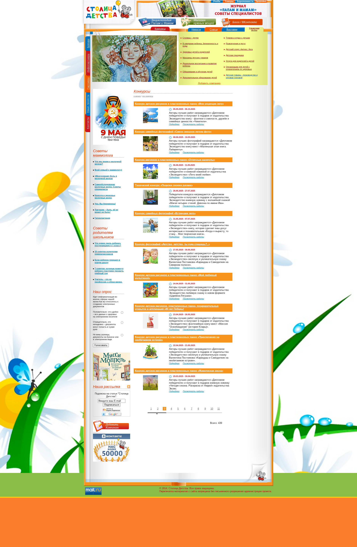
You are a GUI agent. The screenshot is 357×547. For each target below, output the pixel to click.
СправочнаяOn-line (254, 29)
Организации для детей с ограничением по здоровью (239, 68)
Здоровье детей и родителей (196, 52)
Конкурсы (160, 28)
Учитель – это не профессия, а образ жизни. (108, 280)
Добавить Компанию (112, 425)
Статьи (214, 29)
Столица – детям (191, 38)
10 (211, 408)
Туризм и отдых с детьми (238, 38)
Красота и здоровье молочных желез (105, 196)
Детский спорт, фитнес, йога (239, 49)
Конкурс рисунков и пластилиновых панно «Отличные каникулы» (175, 159)
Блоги (235, 22)
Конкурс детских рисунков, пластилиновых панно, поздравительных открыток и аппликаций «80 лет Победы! (176, 307)
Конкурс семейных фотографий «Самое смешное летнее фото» (173, 131)
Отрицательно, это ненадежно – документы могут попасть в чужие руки (104, 325)
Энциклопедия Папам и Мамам (162, 21)
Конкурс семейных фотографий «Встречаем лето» (165, 213)
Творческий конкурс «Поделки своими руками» (164, 185)
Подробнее (174, 124)
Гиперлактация (102, 218)
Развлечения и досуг (236, 43)
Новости (196, 29)
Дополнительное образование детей (200, 77)
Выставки (231, 29)
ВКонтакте (249, 22)
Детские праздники (235, 55)
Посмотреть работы (193, 124)
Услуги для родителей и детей (240, 61)
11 (218, 408)
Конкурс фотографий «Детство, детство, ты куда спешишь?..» (172, 244)
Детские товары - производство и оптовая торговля (242, 76)
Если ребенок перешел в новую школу (107, 261)
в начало (137, 96)
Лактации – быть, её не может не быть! (106, 211)
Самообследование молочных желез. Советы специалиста (108, 186)
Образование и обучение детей (197, 72)
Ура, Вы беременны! (105, 204)
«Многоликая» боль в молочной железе (106, 177)
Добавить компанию (209, 83)
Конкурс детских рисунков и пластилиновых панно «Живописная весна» (179, 370)
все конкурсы (147, 96)
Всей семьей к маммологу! (108, 170)
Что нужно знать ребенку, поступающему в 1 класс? (108, 244)
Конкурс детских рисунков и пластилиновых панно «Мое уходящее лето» (179, 103)
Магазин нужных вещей (204, 21)
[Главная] (108, 25)
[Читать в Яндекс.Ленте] (111, 411)
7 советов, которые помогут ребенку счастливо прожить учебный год (109, 270)
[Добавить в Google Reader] (111, 415)
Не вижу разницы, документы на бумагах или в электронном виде (105, 336)
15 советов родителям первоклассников (106, 252)
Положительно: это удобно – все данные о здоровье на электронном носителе (105, 314)
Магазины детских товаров (195, 58)
